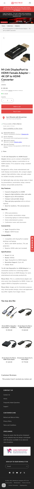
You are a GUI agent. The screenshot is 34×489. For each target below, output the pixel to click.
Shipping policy (23, 485)
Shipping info (25, 134)
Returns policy (18, 142)
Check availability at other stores (12, 128)
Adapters (17, 26)
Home (3, 26)
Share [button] (4, 151)
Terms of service (26, 482)
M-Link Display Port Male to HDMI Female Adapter (25, 326)
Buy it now (17, 111)
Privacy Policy (7, 421)
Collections (10, 26)
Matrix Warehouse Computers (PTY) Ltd (19, 480)
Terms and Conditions (9, 425)
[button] (4, 3)
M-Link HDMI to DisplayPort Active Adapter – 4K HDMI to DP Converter (9, 326)
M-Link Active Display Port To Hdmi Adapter (24, 358)
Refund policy (17, 482)
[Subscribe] (27, 466)
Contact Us (6, 395)
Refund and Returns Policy (11, 417)
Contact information (13, 485)
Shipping (10, 90)
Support (5, 406)
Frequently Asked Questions (11, 402)
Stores (5, 398)
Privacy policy (8, 482)
